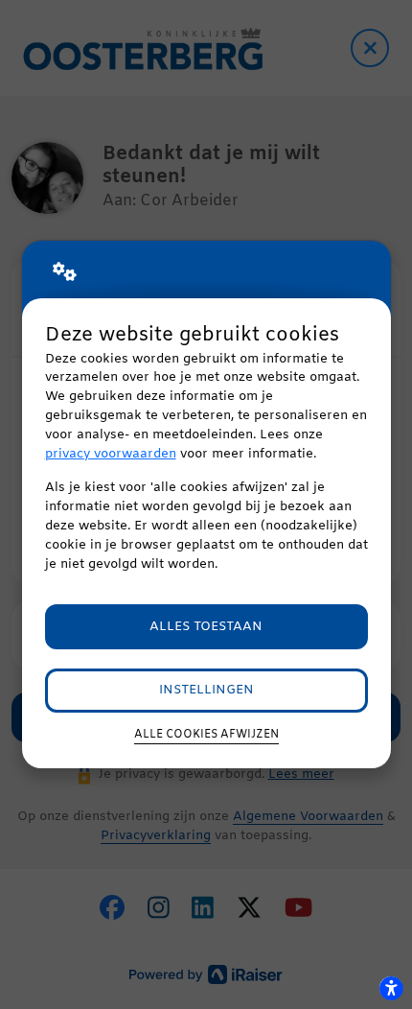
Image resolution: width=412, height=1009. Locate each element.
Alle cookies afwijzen (206, 734)
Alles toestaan (206, 627)
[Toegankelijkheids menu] (390, 987)
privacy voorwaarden (110, 454)
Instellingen (206, 690)
